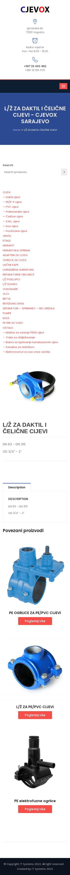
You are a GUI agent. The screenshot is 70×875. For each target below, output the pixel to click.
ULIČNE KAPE (10, 265)
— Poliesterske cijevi (16, 211)
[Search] (64, 172)
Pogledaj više (35, 621)
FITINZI (7, 240)
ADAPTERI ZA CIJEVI (15, 255)
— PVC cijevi (10, 207)
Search (8, 165)
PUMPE (7, 313)
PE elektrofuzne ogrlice (35, 800)
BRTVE (7, 299)
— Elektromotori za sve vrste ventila (26, 352)
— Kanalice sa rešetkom (19, 347)
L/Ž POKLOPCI (11, 279)
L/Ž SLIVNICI (10, 284)
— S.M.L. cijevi (11, 221)
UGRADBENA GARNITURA (18, 269)
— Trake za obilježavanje (19, 337)
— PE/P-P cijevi (12, 202)
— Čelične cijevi (13, 216)
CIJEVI (6, 192)
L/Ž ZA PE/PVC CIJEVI (35, 706)
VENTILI (7, 236)
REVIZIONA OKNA (13, 303)
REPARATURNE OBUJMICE (18, 274)
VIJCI (6, 294)
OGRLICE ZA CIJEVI (14, 260)
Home (16, 130)
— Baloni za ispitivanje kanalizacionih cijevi (30, 342)
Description (16, 487)
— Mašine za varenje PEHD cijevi (23, 332)
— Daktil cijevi (11, 197)
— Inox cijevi (10, 226)
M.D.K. (6, 318)
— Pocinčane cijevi (15, 231)
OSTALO (8, 328)
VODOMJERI (10, 289)
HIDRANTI (8, 245)
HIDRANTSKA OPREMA (16, 250)
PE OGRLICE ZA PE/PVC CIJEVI (35, 612)
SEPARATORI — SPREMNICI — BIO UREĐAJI (29, 308)
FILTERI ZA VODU (13, 323)
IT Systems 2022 (42, 869)
